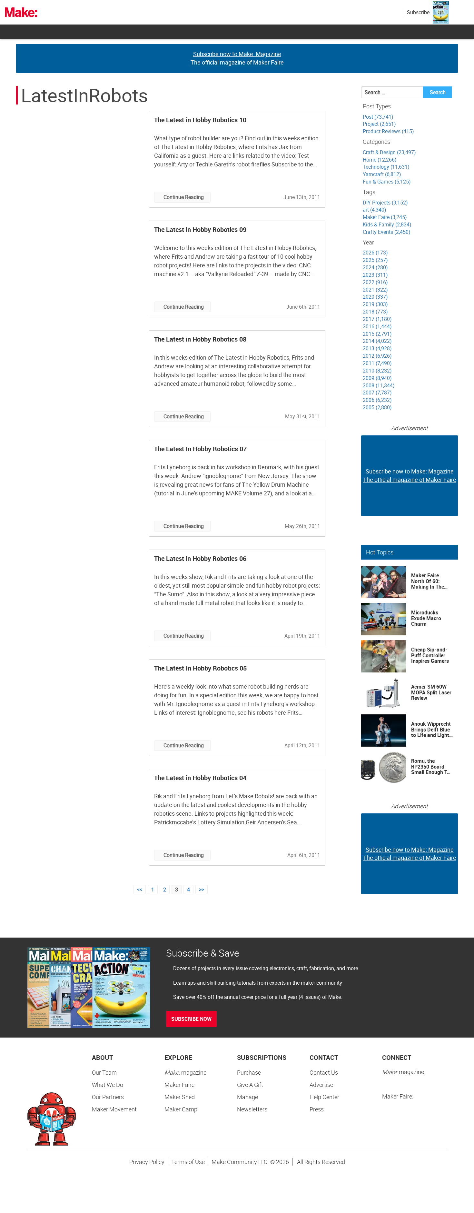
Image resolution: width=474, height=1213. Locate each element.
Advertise (321, 1085)
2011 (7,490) (377, 363)
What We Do (107, 1085)
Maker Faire (179, 1085)
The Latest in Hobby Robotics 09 (200, 229)
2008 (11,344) (379, 385)
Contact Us (324, 1072)
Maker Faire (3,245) (385, 217)
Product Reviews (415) (388, 131)
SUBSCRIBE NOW (191, 1018)
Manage (247, 1097)
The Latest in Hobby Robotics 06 (200, 558)
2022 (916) (375, 282)
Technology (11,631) (386, 166)
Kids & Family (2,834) (387, 224)
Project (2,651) (379, 123)
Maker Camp (180, 1109)
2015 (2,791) (377, 333)
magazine (185, 1072)
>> (201, 889)
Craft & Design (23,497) (389, 152)
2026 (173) (375, 252)
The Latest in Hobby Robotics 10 (200, 119)
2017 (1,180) (377, 319)
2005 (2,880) (377, 407)
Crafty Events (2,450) (386, 231)
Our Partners (108, 1097)
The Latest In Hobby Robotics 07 (200, 448)
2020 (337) (375, 296)
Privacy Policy (146, 1162)
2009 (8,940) (377, 378)
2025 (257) (375, 259)
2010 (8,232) (377, 370)
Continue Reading (183, 197)
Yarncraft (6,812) (382, 174)
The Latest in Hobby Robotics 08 (200, 339)
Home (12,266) (380, 159)
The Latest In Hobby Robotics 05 (200, 668)
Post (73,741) (378, 116)
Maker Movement (114, 1109)
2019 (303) (375, 304)
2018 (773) (375, 311)
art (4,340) (374, 209)
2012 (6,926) (377, 355)
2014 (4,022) (377, 340)
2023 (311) (375, 274)
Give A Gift (250, 1085)
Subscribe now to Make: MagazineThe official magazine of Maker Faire (237, 58)
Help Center (324, 1097)
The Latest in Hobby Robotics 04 (200, 777)
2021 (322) (375, 289)
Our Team (104, 1072)
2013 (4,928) (377, 348)
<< (139, 889)
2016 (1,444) (377, 326)
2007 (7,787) (377, 392)
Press (317, 1109)
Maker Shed (179, 1097)
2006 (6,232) (377, 399)
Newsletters (252, 1109)
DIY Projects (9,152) (385, 202)
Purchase (249, 1072)
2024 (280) (375, 267)
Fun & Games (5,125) (387, 181)
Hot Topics (379, 552)
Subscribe (418, 12)
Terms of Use (188, 1162)
